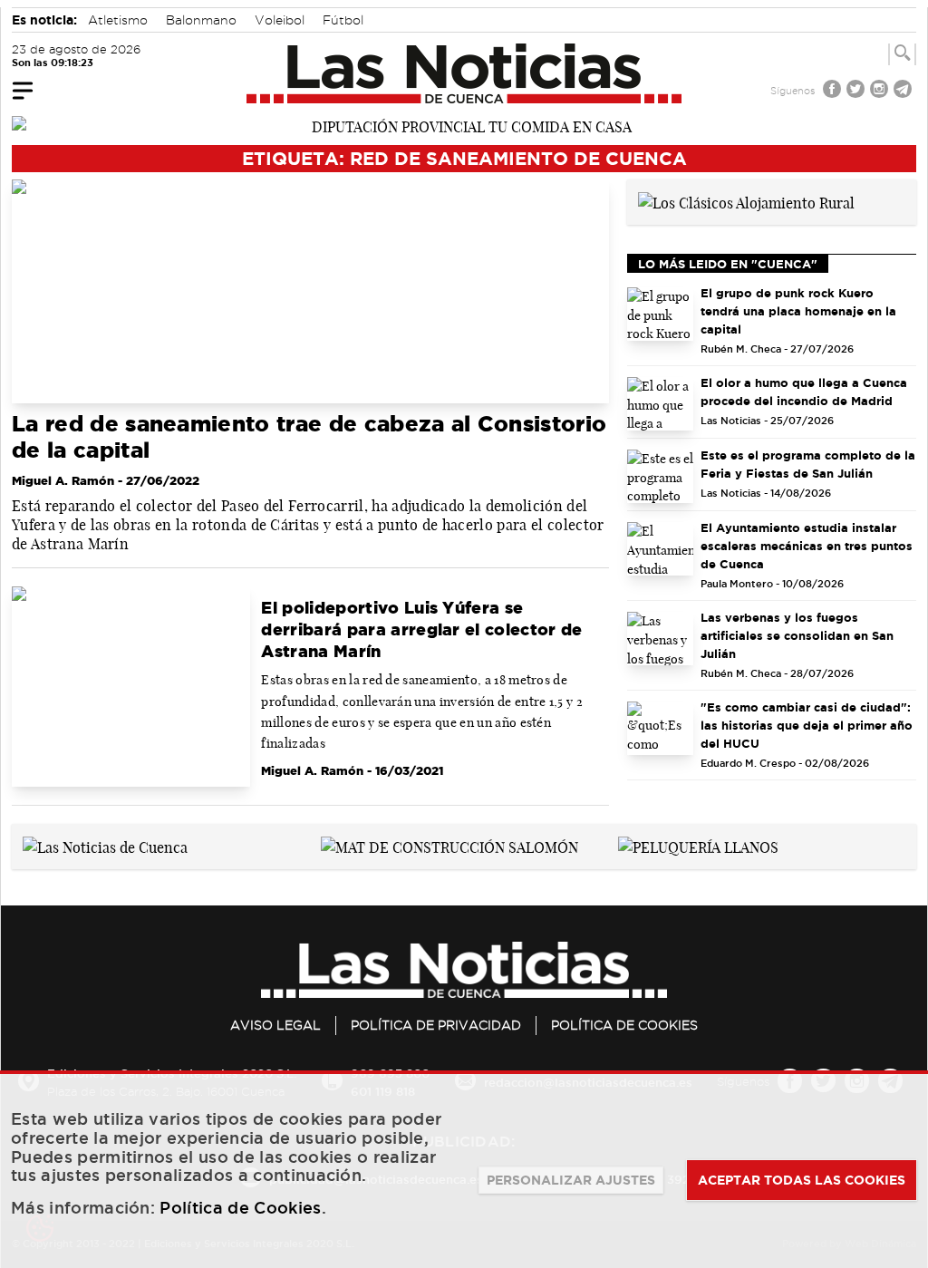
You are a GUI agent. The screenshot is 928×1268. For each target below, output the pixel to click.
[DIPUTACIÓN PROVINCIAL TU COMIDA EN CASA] (464, 125)
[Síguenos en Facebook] (834, 91)
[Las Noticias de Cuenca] (464, 73)
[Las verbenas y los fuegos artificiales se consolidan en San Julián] (660, 638)
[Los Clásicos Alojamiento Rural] (746, 201)
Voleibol (279, 20)
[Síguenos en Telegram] (904, 91)
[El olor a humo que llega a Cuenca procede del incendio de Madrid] (660, 404)
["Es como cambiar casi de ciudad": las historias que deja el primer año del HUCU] (660, 728)
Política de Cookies (624, 1025)
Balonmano (201, 20)
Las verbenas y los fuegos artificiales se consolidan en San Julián (797, 635)
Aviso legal (275, 1025)
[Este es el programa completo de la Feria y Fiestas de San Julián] (660, 476)
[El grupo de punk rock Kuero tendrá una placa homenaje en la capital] (660, 314)
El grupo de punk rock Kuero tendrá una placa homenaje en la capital (798, 310)
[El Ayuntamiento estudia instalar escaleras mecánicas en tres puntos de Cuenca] (660, 549)
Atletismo (118, 20)
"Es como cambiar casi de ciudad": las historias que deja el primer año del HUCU (807, 725)
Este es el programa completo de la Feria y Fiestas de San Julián (808, 464)
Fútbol (343, 20)
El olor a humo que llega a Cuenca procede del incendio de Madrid (804, 391)
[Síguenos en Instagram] (881, 91)
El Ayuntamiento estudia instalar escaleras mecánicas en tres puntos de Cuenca (807, 545)
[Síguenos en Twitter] (857, 91)
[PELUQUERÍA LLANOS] (698, 846)
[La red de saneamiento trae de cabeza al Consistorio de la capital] (310, 291)
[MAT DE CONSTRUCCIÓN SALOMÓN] (449, 846)
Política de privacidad (436, 1025)
